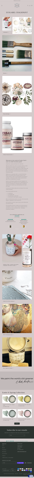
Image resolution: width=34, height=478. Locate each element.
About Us (3, 447)
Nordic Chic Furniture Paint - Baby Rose (24, 419)
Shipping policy (30, 473)
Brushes (4, 73)
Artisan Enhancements (7, 154)
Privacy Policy (4, 449)
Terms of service (25, 473)
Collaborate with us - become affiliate (7, 457)
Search (3, 445)
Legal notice (24, 474)
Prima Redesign (6, 113)
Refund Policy (4, 451)
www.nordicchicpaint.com (21, 451)
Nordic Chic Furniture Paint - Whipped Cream (9, 405)
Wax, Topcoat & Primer (7, 368)
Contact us (3, 455)
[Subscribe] (24, 435)
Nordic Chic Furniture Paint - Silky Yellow (24, 404)
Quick (3, 443)
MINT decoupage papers (8, 334)
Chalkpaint (5, 32)
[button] (2, 6)
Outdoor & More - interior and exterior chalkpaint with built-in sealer (10, 265)
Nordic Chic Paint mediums (8, 301)
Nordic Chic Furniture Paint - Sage (8, 419)
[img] (17, 216)
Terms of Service (4, 453)
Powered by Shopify (11, 473)
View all (17, 423)
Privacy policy (20, 473)
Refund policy (16, 473)
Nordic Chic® (7, 473)
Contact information (29, 474)
